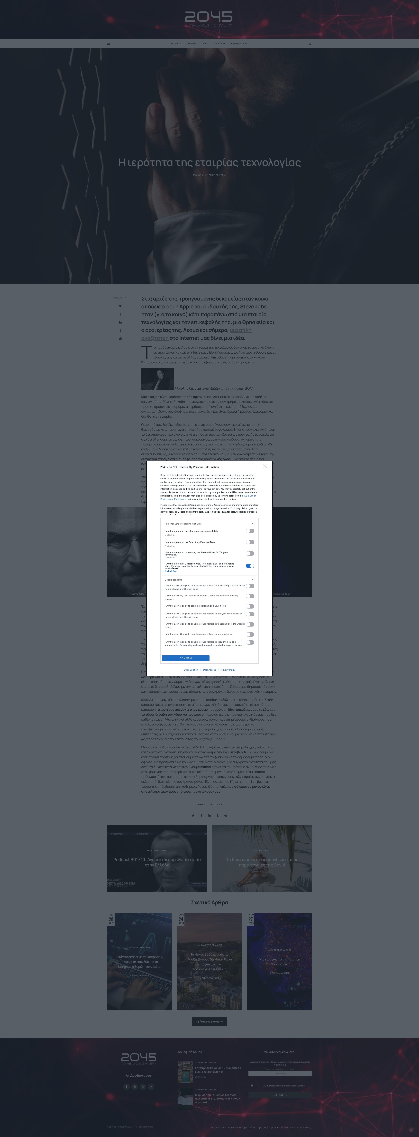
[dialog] (209, 568)
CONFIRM (186, 658)
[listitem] (209, 523)
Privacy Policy (228, 669)
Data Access (209, 669)
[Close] (266, 467)
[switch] (250, 531)
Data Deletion (191, 669)
